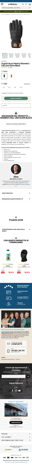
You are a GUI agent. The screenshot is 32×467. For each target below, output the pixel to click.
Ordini (4, 434)
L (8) (15, 87)
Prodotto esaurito (16, 98)
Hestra (3, 61)
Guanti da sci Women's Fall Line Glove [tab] (16, 124)
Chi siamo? (6, 437)
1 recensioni (10, 67)
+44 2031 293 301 (18, 350)
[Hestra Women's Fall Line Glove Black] (16, 34)
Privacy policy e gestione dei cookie (21, 460)
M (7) (9, 87)
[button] (16, 193)
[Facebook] (13, 390)
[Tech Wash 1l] (8, 255)
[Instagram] (16, 390)
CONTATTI (16, 344)
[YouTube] (19, 390)
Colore (4, 71)
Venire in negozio (16, 422)
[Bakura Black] (24, 255)
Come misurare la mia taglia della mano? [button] (13, 230)
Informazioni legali (7, 460)
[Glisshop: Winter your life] (12, 4)
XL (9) (21, 87)
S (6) (3, 87)
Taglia (4, 83)
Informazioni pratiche (12, 440)
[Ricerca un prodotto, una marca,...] (29, 7)
